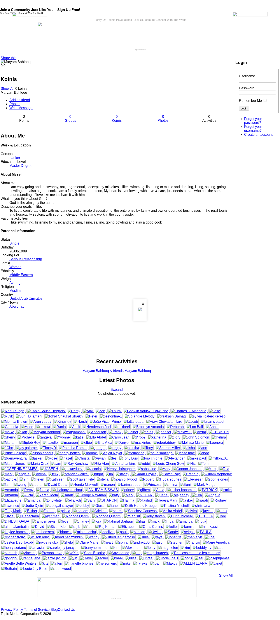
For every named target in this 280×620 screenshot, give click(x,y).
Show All (8, 88)
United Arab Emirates (25, 298)
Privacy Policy (12, 609)
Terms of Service (37, 609)
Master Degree (20, 165)
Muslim (15, 290)
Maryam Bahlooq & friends (103, 371)
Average (16, 283)
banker (14, 158)
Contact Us (66, 609)
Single (14, 243)
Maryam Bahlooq (137, 371)
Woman (15, 267)
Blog (54, 609)
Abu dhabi (17, 306)
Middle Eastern (21, 275)
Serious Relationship (25, 259)
